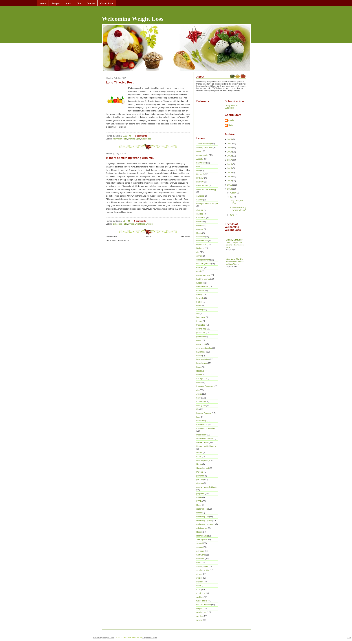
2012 (229, 181)
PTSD (199, 501)
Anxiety (199, 159)
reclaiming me (202, 516)
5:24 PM (126, 221)
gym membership (204, 348)
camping (200, 196)
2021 (229, 143)
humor (199, 375)
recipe (199, 513)
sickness (200, 559)
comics (199, 221)
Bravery (199, 182)
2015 (229, 168)
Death (199, 233)
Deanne (91, 3)
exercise (200, 290)
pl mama (200, 476)
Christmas (201, 218)
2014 (229, 172)
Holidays (200, 371)
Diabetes (200, 248)
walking (199, 597)
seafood (199, 547)
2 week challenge (204, 143)
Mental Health (202, 442)
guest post (201, 344)
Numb (199, 464)
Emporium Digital (149, 637)
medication (201, 435)
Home (43, 3)
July (231, 197)
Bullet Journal (202, 186)
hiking (198, 367)
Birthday (200, 178)
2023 (229, 139)
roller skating (202, 536)
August (233, 193)
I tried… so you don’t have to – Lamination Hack (235, 244)
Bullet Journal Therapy (206, 189)
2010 (229, 189)
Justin (199, 394)
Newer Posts (112, 236)
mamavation (201, 424)
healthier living (202, 359)
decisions (200, 237)
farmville (200, 298)
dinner (199, 256)
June (232, 215)
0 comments (141, 136)
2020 (229, 147)
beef (198, 166)
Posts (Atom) (123, 240)
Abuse (199, 151)
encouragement (203, 275)
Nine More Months (234, 259)
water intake (201, 601)
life (197, 409)
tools (198, 589)
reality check (202, 509)
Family (199, 294)
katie (125, 139)
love (198, 417)
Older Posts (185, 236)
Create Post (106, 3)
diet (197, 252)
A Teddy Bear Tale (204, 147)
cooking (199, 229)
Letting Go (201, 405)
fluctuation (200, 317)
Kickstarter (201, 401)
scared (199, 543)
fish (197, 313)
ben (198, 170)
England (199, 283)
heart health (201, 363)
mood (198, 456)
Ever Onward (202, 287)
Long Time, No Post (119, 82)
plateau (199, 483)
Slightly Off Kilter (234, 240)
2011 (229, 185)
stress (131, 224)
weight (199, 608)
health (199, 356)
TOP (349, 637)
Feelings (200, 309)
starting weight (202, 570)
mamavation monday (205, 428)
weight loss (146, 139)
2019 (229, 152)
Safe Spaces (202, 539)
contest (199, 225)
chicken (199, 210)
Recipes (56, 3)
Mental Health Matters (206, 446)
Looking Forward (203, 413)
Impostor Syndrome (205, 386)
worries (149, 224)
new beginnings (203, 460)
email (198, 271)
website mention (203, 604)
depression (201, 244)
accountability (202, 155)
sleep (198, 562)
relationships (202, 528)
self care (200, 551)
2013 (229, 176)
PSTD (199, 497)
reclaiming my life (204, 520)
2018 (229, 156)
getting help (201, 329)
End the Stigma (203, 279)
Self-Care (200, 555)
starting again (134, 139)
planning (200, 479)
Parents (199, 472)
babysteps (201, 163)
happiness (201, 352)
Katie (68, 3)
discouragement (203, 263)
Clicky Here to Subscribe (231, 107)
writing (199, 620)
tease (198, 585)
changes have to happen (207, 203)
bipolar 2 (200, 174)
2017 (229, 160)
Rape (198, 505)
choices (199, 214)
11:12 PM (127, 136)
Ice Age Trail (201, 378)
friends (199, 321)
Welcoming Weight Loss (132, 18)
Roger (199, 532)
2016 (229, 164)
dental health (202, 240)
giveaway (200, 336)
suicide (199, 578)
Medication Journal (204, 438)
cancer (199, 200)
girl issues (117, 224)
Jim (79, 3)
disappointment (203, 260)
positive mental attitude (206, 487)
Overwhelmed (202, 468)
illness (199, 382)
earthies (199, 267)
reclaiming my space (205, 524)
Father (199, 302)
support (199, 582)
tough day (200, 593)
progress (200, 493)
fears (198, 306)
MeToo (199, 453)
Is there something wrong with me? (130, 157)
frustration (117, 139)
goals (198, 340)
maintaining (201, 421)
